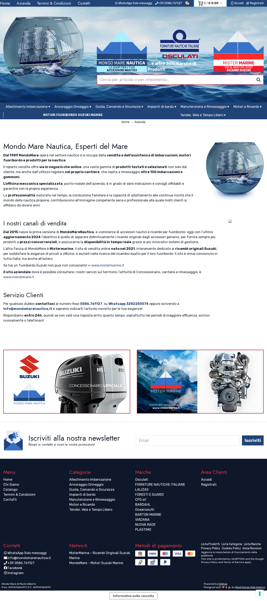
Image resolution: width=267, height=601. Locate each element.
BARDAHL (143, 505)
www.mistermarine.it (107, 265)
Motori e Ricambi (82, 505)
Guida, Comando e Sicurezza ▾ (119, 107)
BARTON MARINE (148, 515)
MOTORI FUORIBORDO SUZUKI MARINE (73, 115)
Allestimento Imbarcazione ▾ (28, 107)
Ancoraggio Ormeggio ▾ (72, 107)
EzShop (223, 583)
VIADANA (142, 520)
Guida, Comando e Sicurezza (91, 490)
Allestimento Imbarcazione (90, 480)
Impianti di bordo (82, 495)
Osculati (141, 480)
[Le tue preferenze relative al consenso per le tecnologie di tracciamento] (260, 594)
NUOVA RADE (145, 525)
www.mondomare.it (18, 277)
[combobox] (180, 80)
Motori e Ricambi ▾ (247, 107)
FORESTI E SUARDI (149, 495)
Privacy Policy (209, 562)
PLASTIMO (143, 530)
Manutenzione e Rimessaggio (92, 500)
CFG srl (140, 500)
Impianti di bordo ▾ (161, 107)
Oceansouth (144, 510)
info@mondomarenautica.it (27, 309)
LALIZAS (142, 490)
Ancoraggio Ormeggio (86, 485)
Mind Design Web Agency (250, 587)
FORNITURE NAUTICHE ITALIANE (160, 485)
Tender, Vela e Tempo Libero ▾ (203, 115)
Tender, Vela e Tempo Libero (90, 510)
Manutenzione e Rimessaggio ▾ (205, 107)
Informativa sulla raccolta (133, 596)
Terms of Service (234, 562)
